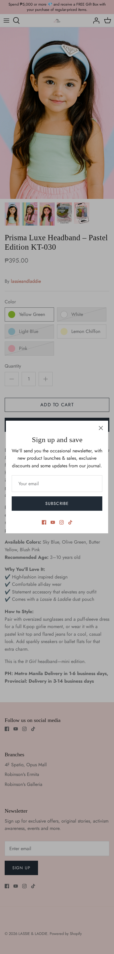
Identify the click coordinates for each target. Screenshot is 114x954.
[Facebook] (44, 522)
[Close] (100, 428)
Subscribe (57, 503)
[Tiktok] (70, 522)
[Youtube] (53, 522)
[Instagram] (61, 522)
